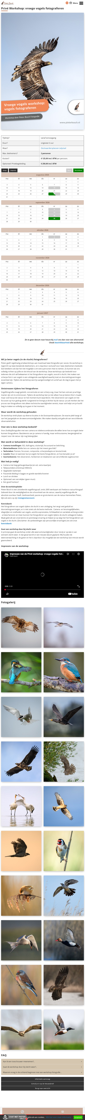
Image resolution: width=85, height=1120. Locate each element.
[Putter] (64, 851)
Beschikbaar (78, 170)
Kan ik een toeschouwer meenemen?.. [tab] (19, 1061)
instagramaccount (26, 498)
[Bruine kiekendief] (21, 627)
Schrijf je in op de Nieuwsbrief (42, 1084)
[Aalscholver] (64, 716)
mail (56, 339)
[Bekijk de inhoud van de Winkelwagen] (70, 2)
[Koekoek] (64, 895)
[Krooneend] (64, 940)
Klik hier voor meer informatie (58, 1117)
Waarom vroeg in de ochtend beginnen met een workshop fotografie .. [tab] (32, 1072)
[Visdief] (21, 716)
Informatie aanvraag (42, 1079)
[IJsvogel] (64, 672)
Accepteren (78, 1117)
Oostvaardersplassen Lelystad (53, 148)
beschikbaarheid (62, 342)
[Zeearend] (64, 985)
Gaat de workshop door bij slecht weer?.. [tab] (20, 1067)
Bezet (69, 170)
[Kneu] (21, 985)
